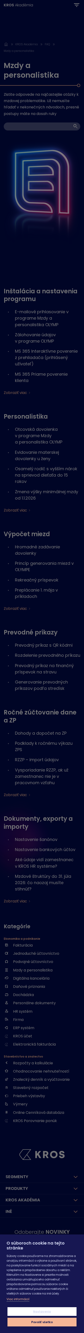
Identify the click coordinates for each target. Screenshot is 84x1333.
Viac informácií (18, 1299)
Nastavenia (42, 1312)
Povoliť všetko (42, 1322)
